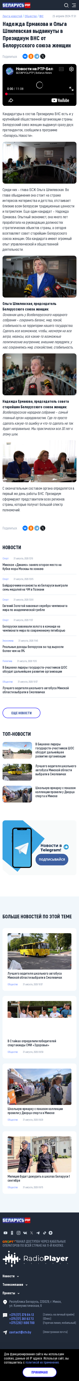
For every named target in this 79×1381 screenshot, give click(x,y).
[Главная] (18, 5)
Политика (7, 660)
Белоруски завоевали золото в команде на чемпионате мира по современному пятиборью (34, 628)
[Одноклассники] (30, 56)
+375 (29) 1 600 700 (42, 1323)
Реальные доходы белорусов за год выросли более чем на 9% (33, 649)
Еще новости (21, 713)
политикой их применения (42, 1362)
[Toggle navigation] (72, 5)
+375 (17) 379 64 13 (41, 1315)
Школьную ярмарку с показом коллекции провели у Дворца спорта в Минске (55, 792)
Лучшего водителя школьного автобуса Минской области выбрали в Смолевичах (36, 690)
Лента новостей (12, 16)
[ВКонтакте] (25, 56)
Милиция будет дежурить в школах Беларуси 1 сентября (39, 1178)
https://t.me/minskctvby (18, 823)
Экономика (8, 640)
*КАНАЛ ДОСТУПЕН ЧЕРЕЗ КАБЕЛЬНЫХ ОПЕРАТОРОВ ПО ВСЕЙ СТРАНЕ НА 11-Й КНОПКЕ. (34, 1243)
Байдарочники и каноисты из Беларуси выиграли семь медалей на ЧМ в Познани (35, 587)
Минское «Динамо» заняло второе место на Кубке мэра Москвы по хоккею (32, 567)
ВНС (41, 16)
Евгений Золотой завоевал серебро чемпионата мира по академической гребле (35, 608)
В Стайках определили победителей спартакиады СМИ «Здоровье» (32, 1043)
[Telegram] (36, 56)
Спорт (6, 558)
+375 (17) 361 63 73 (30, 1319)
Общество (31, 16)
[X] (42, 56)
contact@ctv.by (38, 1332)
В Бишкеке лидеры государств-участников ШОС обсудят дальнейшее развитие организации (35, 669)
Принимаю (39, 1372)
